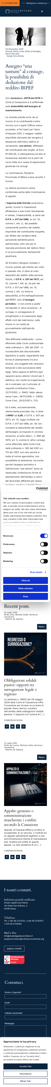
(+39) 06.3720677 (34, 921)
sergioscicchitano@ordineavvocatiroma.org (24, 939)
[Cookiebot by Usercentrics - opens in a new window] (36, 489)
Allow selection (25, 588)
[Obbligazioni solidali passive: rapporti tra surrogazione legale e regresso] (25, 634)
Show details (36, 572)
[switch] (44, 544)
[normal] (18, 10)
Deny (25, 596)
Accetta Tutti (25, 1066)
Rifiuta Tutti (25, 1081)
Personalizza (25, 1074)
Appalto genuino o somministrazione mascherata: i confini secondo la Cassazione (21, 817)
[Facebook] (7, 726)
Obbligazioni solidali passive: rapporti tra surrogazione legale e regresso (20, 687)
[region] (25, 1062)
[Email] (23, 726)
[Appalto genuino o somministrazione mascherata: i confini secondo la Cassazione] (25, 764)
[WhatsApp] (18, 726)
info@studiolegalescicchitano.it (18, 936)
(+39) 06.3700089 (13, 924)
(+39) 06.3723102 (16, 921)
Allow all (25, 580)
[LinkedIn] (12, 726)
